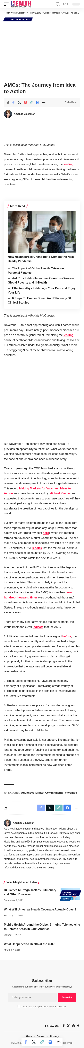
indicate (38, 627)
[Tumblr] (78, 1025)
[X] (68, 1025)
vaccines (71, 792)
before (66, 636)
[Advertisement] (42, 51)
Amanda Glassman (24, 114)
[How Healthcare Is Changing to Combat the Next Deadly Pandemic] (42, 232)
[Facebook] (63, 1025)
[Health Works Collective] (21, 4)
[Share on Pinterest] (25, 102)
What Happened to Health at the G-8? (29, 944)
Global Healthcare (18, 19)
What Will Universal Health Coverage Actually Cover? (40, 909)
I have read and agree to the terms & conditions (43, 1006)
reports (37, 548)
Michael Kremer (60, 493)
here (46, 532)
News (66, 899)
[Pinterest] (73, 1025)
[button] (7, 4)
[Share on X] (19, 102)
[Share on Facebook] (13, 102)
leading (68, 164)
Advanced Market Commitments (42, 792)
